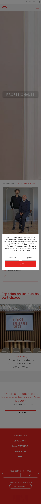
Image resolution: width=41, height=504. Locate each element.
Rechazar (12, 258)
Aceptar (21, 264)
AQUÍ (25, 244)
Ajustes (29, 258)
